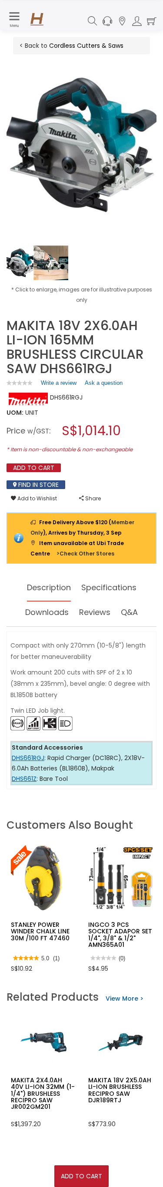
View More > (124, 998)
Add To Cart (81, 1176)
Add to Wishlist (36, 498)
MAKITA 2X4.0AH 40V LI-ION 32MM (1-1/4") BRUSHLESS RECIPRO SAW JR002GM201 (43, 1093)
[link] (20, 383)
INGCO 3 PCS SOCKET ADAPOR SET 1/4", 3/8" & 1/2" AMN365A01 (120, 934)
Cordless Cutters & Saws (86, 45)
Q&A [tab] (129, 612)
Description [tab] (49, 587)
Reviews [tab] (94, 612)
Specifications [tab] (108, 587)
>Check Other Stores (85, 553)
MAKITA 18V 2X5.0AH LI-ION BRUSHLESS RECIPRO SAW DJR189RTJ (119, 1090)
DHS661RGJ (28, 758)
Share (92, 498)
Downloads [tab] (47, 612)
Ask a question (104, 383)
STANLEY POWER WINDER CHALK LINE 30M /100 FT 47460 (40, 931)
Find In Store (38, 484)
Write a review (59, 385)
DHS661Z (24, 778)
